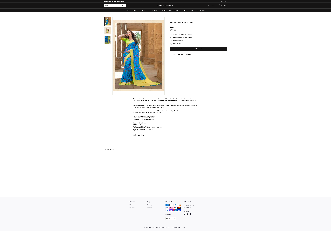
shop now (165, 120)
